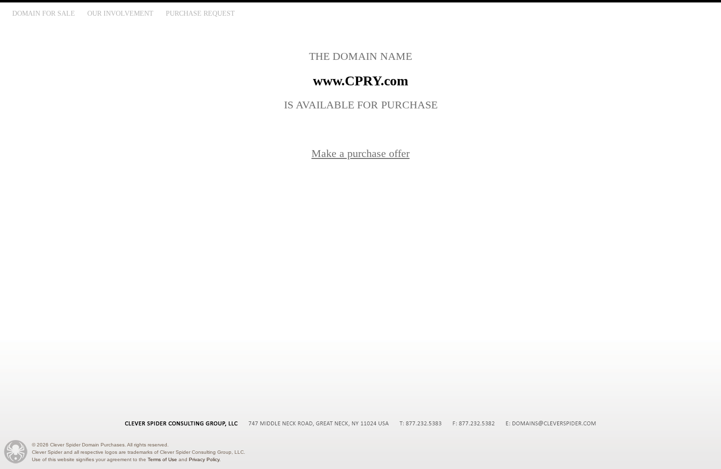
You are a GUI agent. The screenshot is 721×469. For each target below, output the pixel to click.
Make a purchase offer (360, 153)
